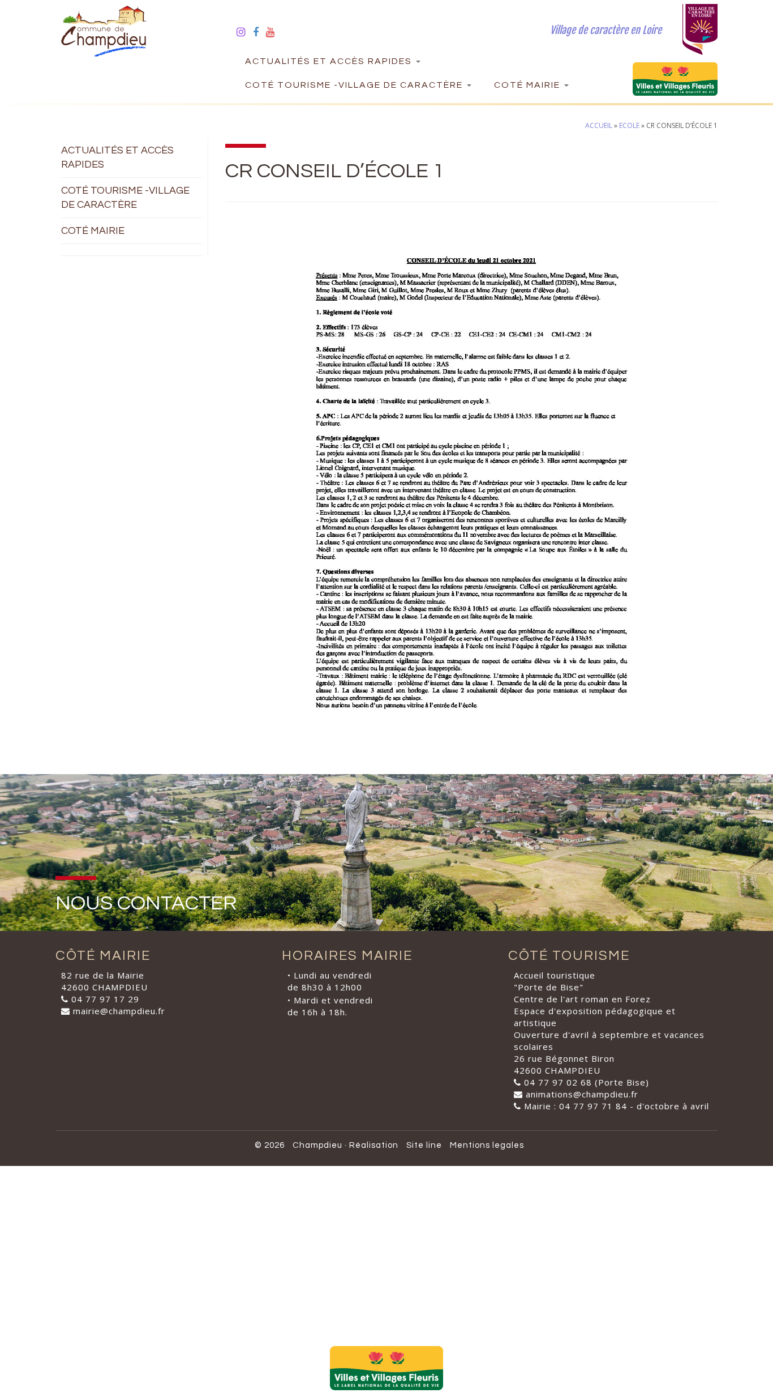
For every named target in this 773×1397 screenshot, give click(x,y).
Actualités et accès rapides (330, 61)
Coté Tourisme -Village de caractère (355, 84)
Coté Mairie (528, 84)
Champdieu (317, 1145)
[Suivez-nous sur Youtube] (274, 32)
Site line (424, 1145)
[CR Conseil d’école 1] (471, 490)
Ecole (629, 125)
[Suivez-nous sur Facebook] (259, 32)
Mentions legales (487, 1145)
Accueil (598, 125)
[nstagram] (245, 32)
